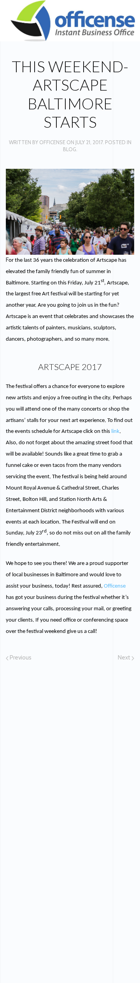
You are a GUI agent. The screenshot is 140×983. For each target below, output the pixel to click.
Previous (20, 657)
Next (124, 657)
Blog (69, 149)
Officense (52, 142)
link (115, 431)
